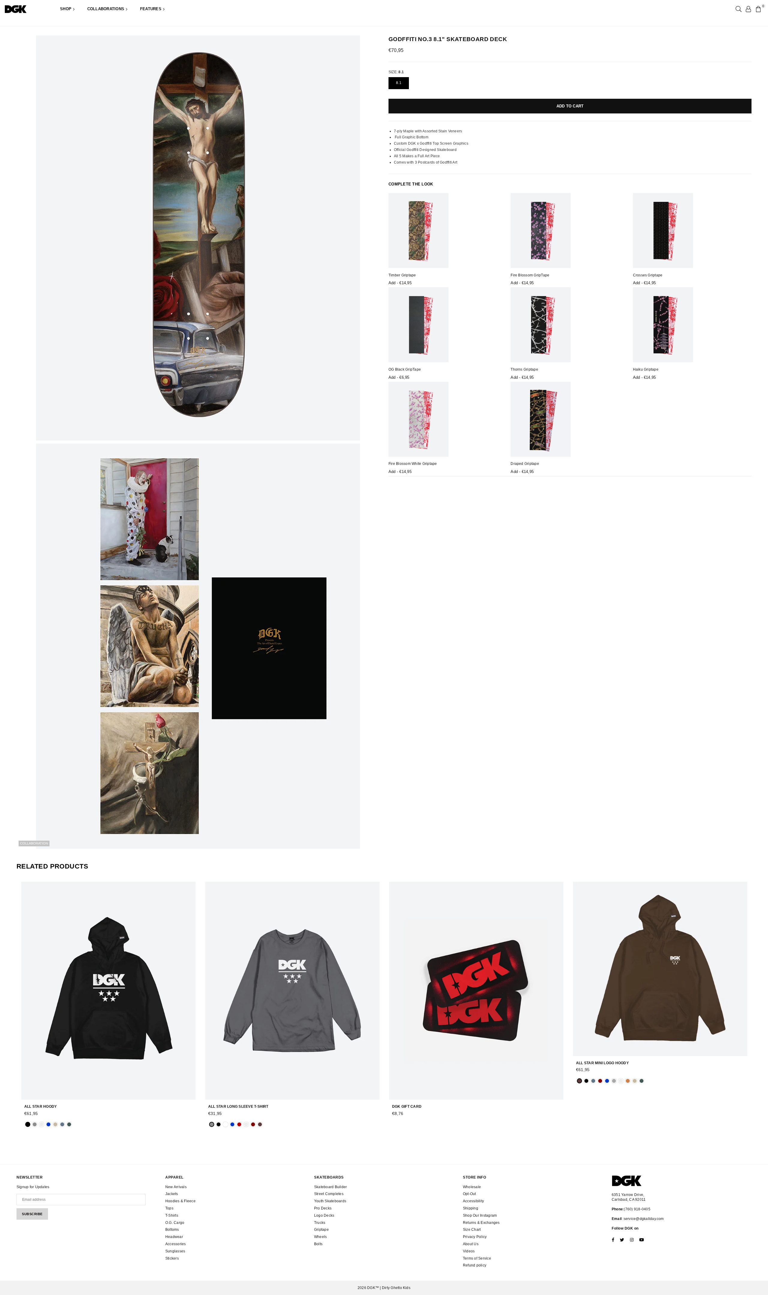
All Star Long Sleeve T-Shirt (238, 1106)
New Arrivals (176, 1187)
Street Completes (329, 1194)
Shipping (470, 1208)
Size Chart (472, 1229)
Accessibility (473, 1201)
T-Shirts (171, 1215)
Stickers (172, 1258)
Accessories (175, 1244)
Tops (169, 1208)
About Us (470, 1244)
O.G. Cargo (174, 1223)
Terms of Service (477, 1258)
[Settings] (748, 9)
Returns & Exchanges (481, 1223)
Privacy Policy (475, 1237)
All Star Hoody (40, 1106)
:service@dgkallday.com (643, 1219)
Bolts (318, 1244)
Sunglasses (175, 1251)
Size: (396, 72)
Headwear (174, 1237)
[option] (198, 238)
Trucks (319, 1223)
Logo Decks (324, 1215)
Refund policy (474, 1265)
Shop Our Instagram (480, 1215)
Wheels (320, 1237)
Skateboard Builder (330, 1187)
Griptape (321, 1229)
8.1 (398, 82)
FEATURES (151, 9)
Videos (469, 1251)
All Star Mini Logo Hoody (602, 1063)
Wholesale (472, 1187)
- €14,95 (400, 283)
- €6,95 (399, 377)
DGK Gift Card (407, 1106)
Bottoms (172, 1229)
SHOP (66, 9)
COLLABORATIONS (106, 9)
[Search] (738, 9)
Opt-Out (469, 1194)
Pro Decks (323, 1208)
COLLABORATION (34, 843)
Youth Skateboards (330, 1201)
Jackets (171, 1194)
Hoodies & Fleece (180, 1201)
